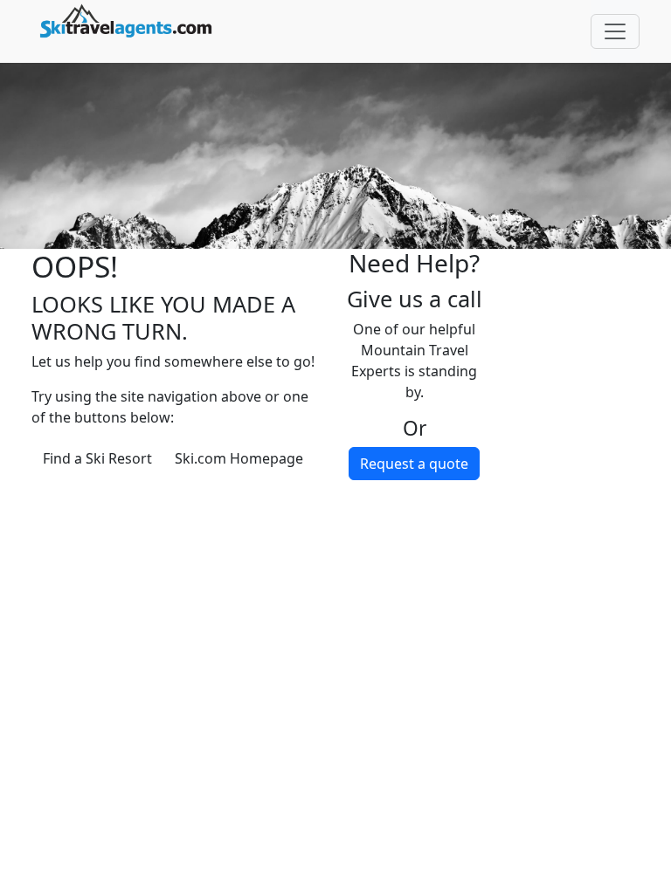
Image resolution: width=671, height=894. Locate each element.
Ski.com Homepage (239, 458)
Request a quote (414, 463)
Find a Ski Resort (97, 458)
